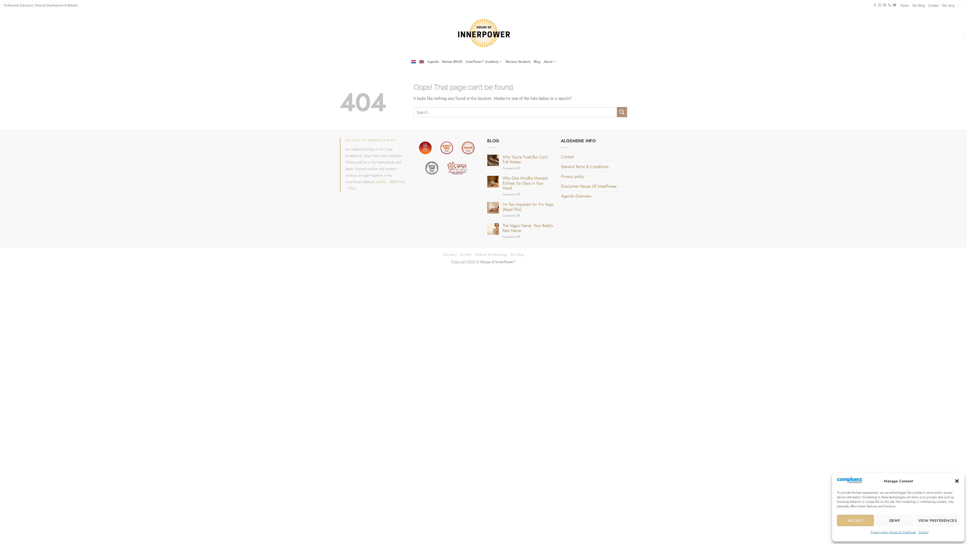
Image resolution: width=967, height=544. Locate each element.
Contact (923, 532)
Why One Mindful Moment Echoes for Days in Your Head (525, 183)
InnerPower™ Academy (482, 61)
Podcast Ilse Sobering (491, 254)
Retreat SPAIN (452, 61)
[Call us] (889, 5)
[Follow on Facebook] (874, 5)
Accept (855, 520)
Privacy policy (572, 176)
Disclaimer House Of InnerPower (589, 186)
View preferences (937, 520)
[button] (956, 481)
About (548, 61)
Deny (894, 520)
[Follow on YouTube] (894, 5)
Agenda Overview (576, 196)
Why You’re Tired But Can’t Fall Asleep (525, 159)
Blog (537, 61)
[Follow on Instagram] (879, 5)
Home (905, 5)
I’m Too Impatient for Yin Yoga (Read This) (528, 207)
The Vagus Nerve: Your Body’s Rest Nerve (528, 228)
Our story (948, 5)
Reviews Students (518, 61)
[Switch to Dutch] (413, 62)
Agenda (433, 61)
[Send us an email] (884, 5)
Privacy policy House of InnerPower (893, 532)
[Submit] (622, 112)
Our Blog (918, 5)
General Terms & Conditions (585, 166)
